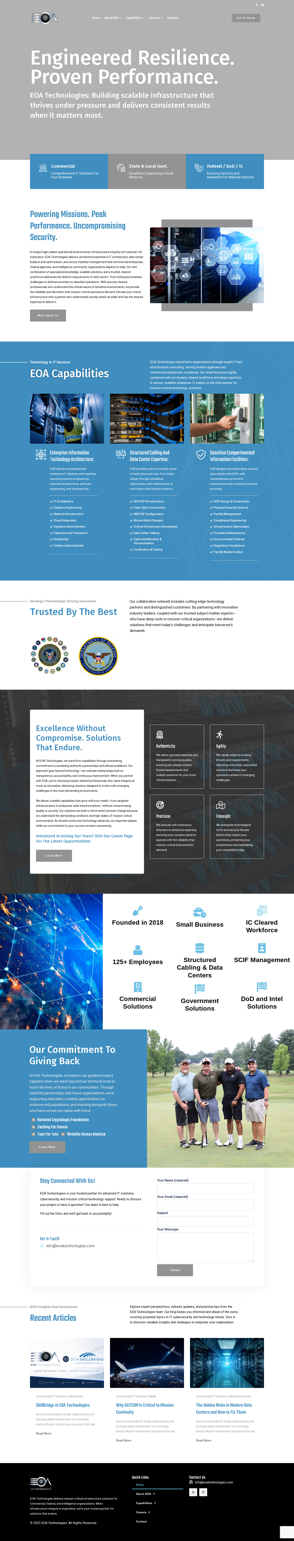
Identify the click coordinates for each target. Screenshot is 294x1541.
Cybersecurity (236, 1396)
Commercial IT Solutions (51, 1396)
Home (96, 17)
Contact (172, 17)
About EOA (111, 17)
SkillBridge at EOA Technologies (63, 1405)
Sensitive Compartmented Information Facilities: (232, 456)
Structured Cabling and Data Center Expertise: (149, 456)
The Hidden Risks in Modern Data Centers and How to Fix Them (224, 1409)
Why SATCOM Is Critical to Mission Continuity (145, 1409)
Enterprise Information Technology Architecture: (72, 456)
